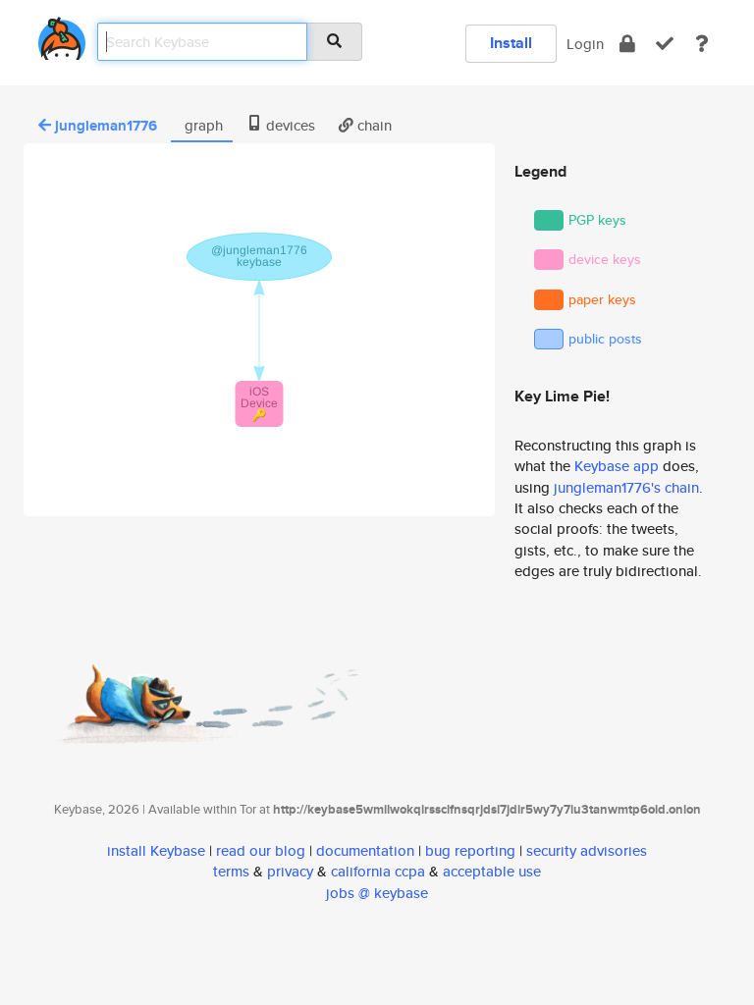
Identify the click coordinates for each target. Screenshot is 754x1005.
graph (202, 125)
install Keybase (156, 850)
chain (372, 125)
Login (585, 43)
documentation (365, 850)
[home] (61, 35)
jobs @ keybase (377, 892)
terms (231, 871)
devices (288, 125)
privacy (290, 871)
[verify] (664, 43)
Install (511, 42)
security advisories (586, 850)
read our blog (260, 850)
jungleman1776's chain (626, 487)
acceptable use (492, 871)
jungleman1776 (106, 125)
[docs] (702, 43)
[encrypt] (627, 43)
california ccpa (378, 871)
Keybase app (616, 465)
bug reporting (470, 850)
